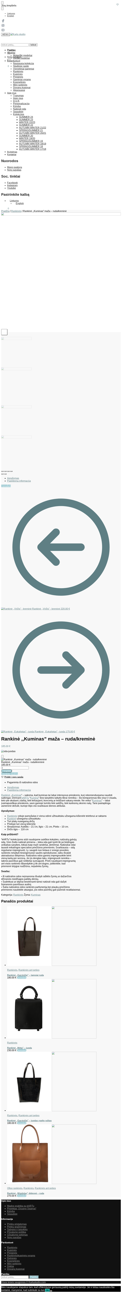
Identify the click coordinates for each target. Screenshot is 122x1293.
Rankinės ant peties (28, 970)
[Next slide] (4, 332)
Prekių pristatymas (17, 1224)
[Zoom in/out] (11, 471)
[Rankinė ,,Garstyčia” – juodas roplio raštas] (64, 1082)
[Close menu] (2, 2)
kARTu (25, 798)
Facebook (12, 182)
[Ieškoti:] (15, 1277)
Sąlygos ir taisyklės (17, 1229)
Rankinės (16, 211)
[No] (51, 1290)
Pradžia (5, 211)
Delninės (12, 1258)
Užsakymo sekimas (17, 1235)
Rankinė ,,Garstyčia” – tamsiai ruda (25, 975)
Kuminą (34, 798)
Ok (47, 1290)
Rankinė (5, 795)
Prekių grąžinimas (16, 1226)
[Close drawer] (2, 8)
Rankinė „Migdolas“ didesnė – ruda (25, 1193)
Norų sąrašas (14, 170)
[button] (5, 66)
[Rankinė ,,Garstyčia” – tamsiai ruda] (64, 936)
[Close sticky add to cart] (2, 756)
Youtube (11, 188)
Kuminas (16, 795)
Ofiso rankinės (14, 1188)
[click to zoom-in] (61, 272)
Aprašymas (13, 478)
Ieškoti (33, 45)
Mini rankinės (14, 1263)
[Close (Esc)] (2, 471)
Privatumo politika (16, 1232)
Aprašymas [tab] (13, 787)
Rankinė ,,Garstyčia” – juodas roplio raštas (29, 1120)
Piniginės (12, 1253)
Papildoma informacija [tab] (19, 790)
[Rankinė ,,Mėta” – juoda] (64, 1009)
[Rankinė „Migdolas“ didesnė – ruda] (64, 1154)
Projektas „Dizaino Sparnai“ (21, 1208)
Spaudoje (12, 1214)
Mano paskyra (14, 167)
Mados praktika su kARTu (20, 1206)
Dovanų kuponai (16, 1269)
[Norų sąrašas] (117, 4)
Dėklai (10, 1266)
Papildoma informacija (19, 481)
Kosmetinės (13, 1261)
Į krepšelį (6, 486)
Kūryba (11, 1211)
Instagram (12, 185)
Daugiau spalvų (9, 773)
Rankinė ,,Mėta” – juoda (19, 1048)
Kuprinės (12, 1250)
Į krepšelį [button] (21, 977)
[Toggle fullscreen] (8, 471)
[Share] (5, 471)
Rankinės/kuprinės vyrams (21, 1255)
